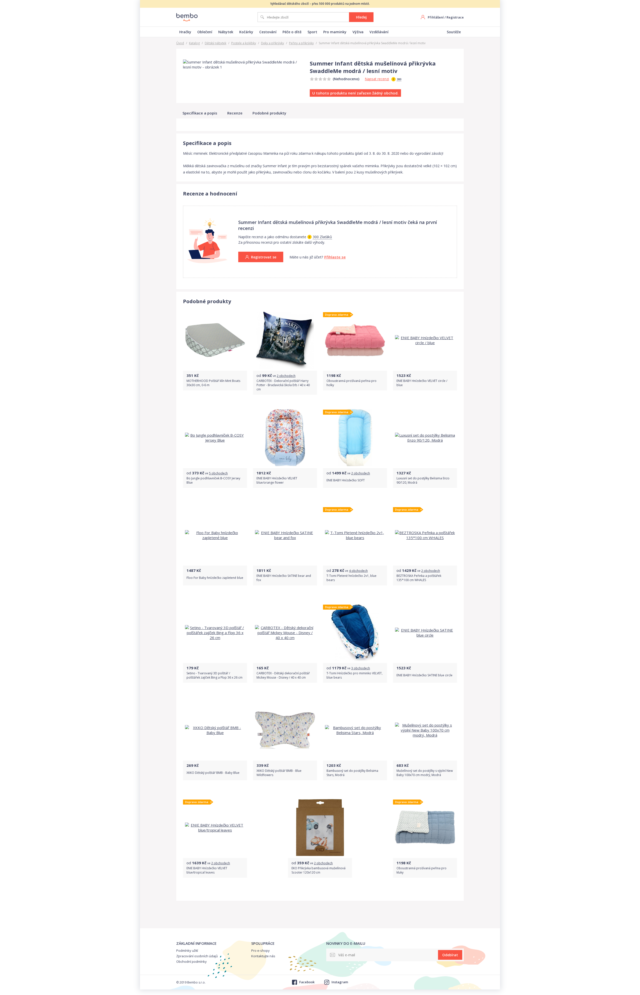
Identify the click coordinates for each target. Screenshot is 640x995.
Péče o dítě (292, 31)
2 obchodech (286, 376)
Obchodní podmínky (191, 961)
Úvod (180, 43)
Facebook (306, 982)
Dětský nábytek (215, 43)
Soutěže (454, 31)
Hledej (361, 17)
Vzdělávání (379, 31)
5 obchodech (218, 473)
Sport (312, 31)
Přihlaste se (335, 256)
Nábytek (225, 31)
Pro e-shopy (260, 950)
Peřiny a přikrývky (301, 43)
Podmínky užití (187, 950)
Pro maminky (334, 31)
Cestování (267, 31)
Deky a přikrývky (272, 43)
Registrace (455, 17)
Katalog (194, 43)
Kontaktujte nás (263, 956)
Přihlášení (436, 17)
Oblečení (204, 31)
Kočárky (246, 31)
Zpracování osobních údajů (197, 956)
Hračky (185, 31)
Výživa (358, 31)
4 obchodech (358, 571)
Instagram (340, 982)
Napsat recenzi (377, 78)
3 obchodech (360, 668)
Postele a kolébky (243, 43)
